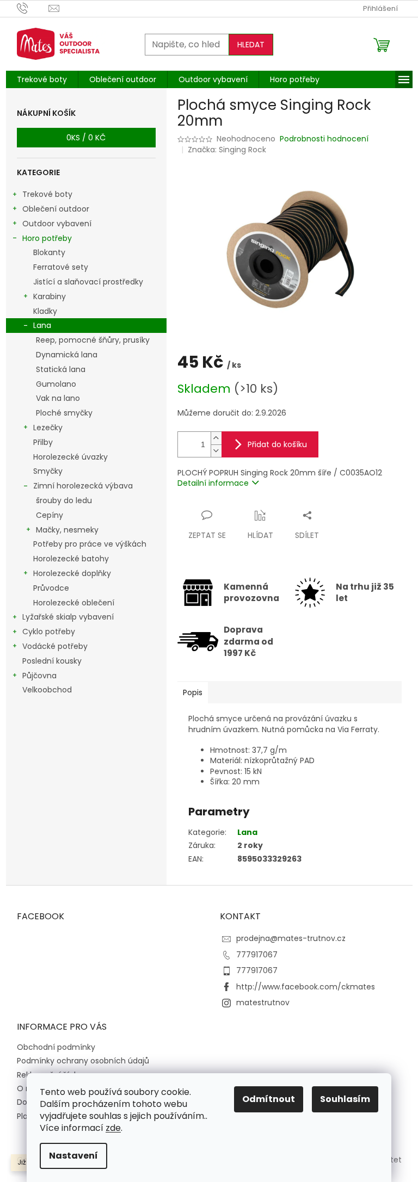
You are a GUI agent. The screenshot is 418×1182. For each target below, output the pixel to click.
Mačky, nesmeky (67, 529)
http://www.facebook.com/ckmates (305, 986)
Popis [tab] (192, 692)
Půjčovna (39, 675)
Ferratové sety (60, 267)
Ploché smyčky (64, 412)
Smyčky (48, 471)
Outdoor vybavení (56, 223)
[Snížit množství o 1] (216, 450)
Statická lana (60, 369)
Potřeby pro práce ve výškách (89, 544)
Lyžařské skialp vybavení (68, 616)
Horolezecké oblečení (73, 602)
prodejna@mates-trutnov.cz (291, 938)
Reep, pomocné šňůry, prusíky (93, 340)
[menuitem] (42, 79)
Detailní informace (213, 483)
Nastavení (73, 1155)
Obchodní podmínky (56, 1047)
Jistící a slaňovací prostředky (88, 281)
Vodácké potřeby (55, 646)
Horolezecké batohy (71, 558)
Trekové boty (47, 194)
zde (113, 1128)
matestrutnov (263, 1002)
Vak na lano (58, 398)
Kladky (45, 311)
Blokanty (49, 252)
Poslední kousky (52, 660)
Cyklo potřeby (48, 631)
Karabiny (49, 296)
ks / (86, 137)
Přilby (43, 442)
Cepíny (49, 515)
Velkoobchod (47, 689)
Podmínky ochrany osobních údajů (83, 1060)
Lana (42, 325)
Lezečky (48, 427)
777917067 (257, 954)
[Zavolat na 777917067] (33, 8)
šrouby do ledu (64, 500)
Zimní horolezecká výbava (83, 485)
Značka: (227, 149)
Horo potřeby (47, 238)
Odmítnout (268, 1099)
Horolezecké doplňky (72, 573)
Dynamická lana (66, 354)
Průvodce (51, 588)
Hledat (251, 44)
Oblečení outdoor (55, 208)
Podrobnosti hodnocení (324, 139)
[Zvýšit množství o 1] (216, 438)
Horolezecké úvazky (70, 456)
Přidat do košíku (277, 444)
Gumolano (56, 384)
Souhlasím (345, 1099)
